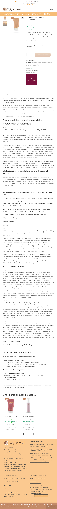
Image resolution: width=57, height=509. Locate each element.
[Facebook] (5, 485)
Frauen (42, 64)
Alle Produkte (34, 62)
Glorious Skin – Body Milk (28, 416)
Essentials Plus (36, 65)
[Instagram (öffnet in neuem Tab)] (27, 4)
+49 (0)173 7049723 (24, 3)
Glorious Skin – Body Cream (11, 416)
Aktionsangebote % (42, 62)
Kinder (49, 64)
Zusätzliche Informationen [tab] (20, 91)
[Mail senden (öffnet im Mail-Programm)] (32, 4)
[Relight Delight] (31, 79)
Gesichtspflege (29, 65)
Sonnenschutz (49, 62)
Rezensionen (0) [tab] (38, 91)
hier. (23, 387)
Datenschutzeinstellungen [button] (36, 485)
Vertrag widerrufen (41, 495)
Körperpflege (35, 64)
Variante (30, 46)
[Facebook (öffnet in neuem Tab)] (24, 4)
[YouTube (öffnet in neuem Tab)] (30, 4)
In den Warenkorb (43, 55)
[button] (22, 18)
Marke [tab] (30, 91)
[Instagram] (7, 485)
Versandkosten (36, 70)
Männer (46, 64)
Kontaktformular (11, 377)
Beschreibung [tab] (7, 91)
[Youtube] (10, 485)
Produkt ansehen (11, 434)
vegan (40, 64)
